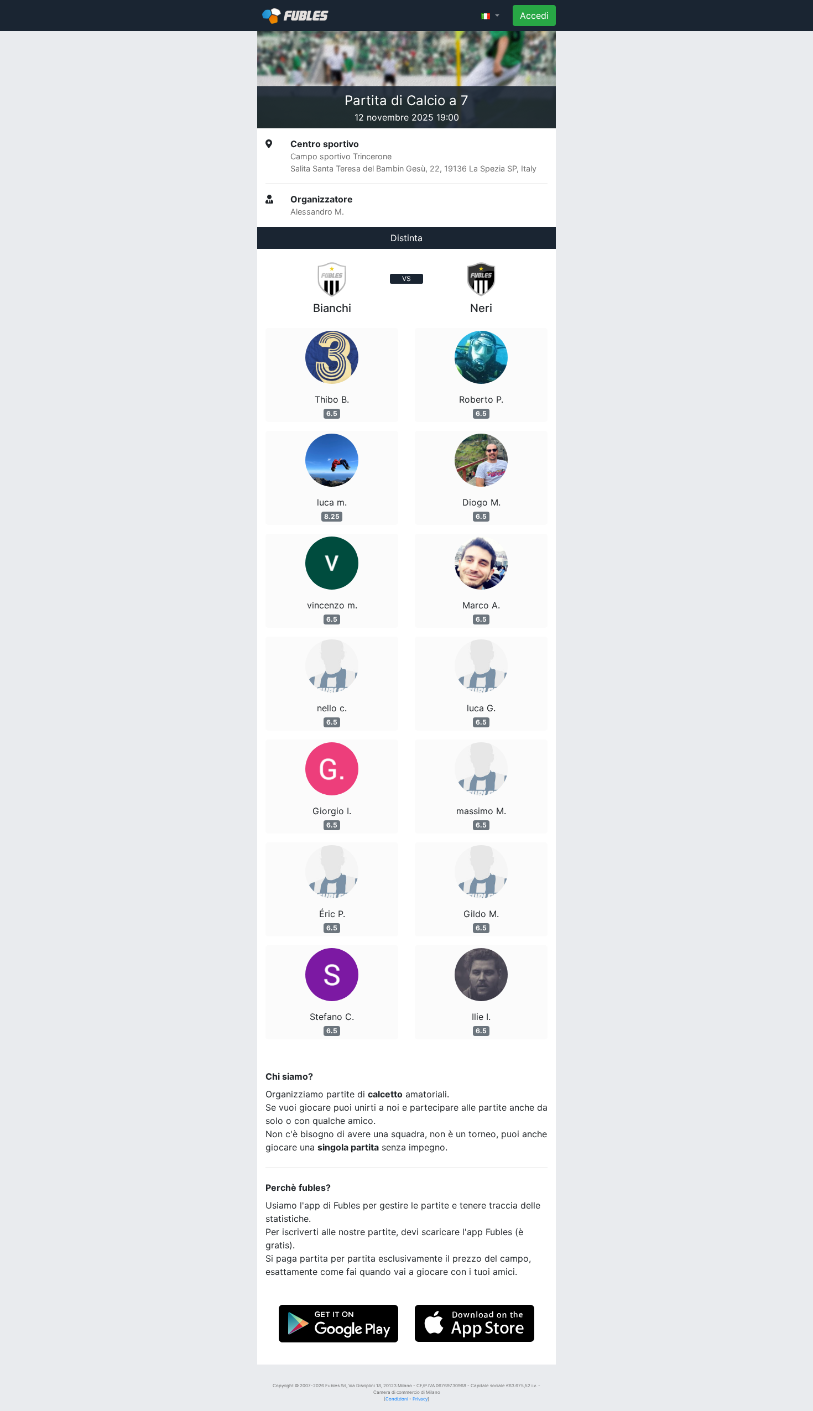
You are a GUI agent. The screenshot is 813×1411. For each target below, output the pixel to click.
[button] (490, 15)
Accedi (534, 15)
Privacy (420, 1399)
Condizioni (396, 1399)
